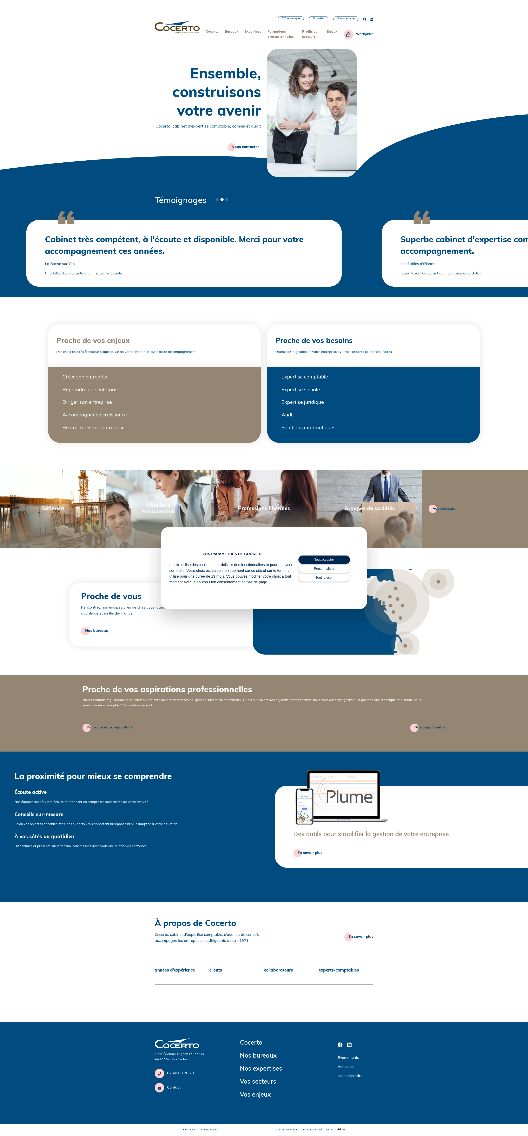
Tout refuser (324, 577)
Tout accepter (324, 559)
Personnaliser (324, 568)
